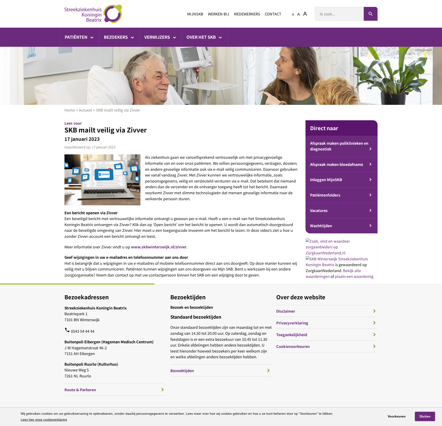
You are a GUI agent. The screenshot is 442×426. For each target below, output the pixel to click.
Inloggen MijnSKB (326, 179)
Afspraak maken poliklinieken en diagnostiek (339, 146)
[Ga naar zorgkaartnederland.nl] (341, 253)
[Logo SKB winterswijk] (93, 14)
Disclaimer (285, 311)
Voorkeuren (397, 416)
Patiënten (76, 37)
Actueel (85, 110)
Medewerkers (247, 14)
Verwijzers (157, 37)
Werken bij (218, 14)
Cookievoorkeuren (293, 346)
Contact (273, 14)
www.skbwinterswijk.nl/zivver (158, 247)
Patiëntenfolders (325, 195)
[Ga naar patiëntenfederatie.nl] (322, 258)
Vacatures (319, 210)
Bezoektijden (182, 370)
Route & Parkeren (80, 389)
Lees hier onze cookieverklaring (44, 419)
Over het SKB (201, 37)
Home (69, 110)
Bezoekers (116, 37)
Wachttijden (321, 225)
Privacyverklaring (292, 323)
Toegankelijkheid (291, 334)
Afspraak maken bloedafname (336, 164)
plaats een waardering (354, 276)
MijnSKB (195, 14)
